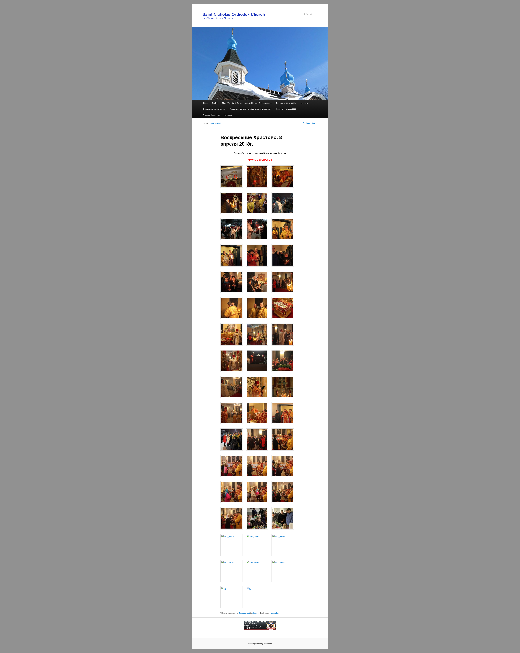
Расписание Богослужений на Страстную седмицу (250, 109)
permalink (275, 613)
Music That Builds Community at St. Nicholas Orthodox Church (247, 103)
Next (314, 123)
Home (205, 103)
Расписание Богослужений (214, 109)
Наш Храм (304, 103)
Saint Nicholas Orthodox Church (234, 14)
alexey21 (255, 613)
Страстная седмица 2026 (285, 109)
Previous (305, 123)
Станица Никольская (211, 115)
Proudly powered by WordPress (260, 643)
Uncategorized (244, 613)
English (215, 103)
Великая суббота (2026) (286, 103)
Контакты (228, 115)
